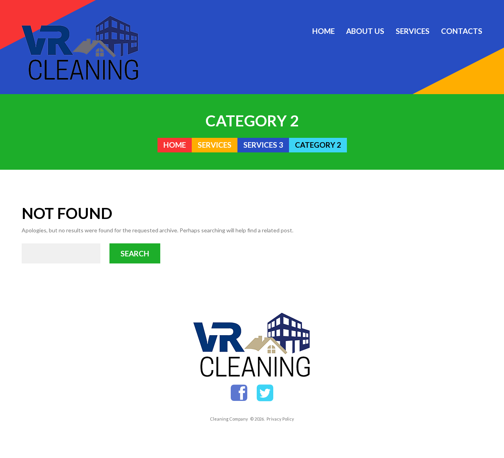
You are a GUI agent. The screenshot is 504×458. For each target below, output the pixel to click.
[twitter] (265, 393)
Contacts (461, 30)
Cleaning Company (229, 418)
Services (413, 30)
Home (323, 30)
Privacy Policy (280, 418)
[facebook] (239, 393)
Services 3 (263, 145)
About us (365, 30)
